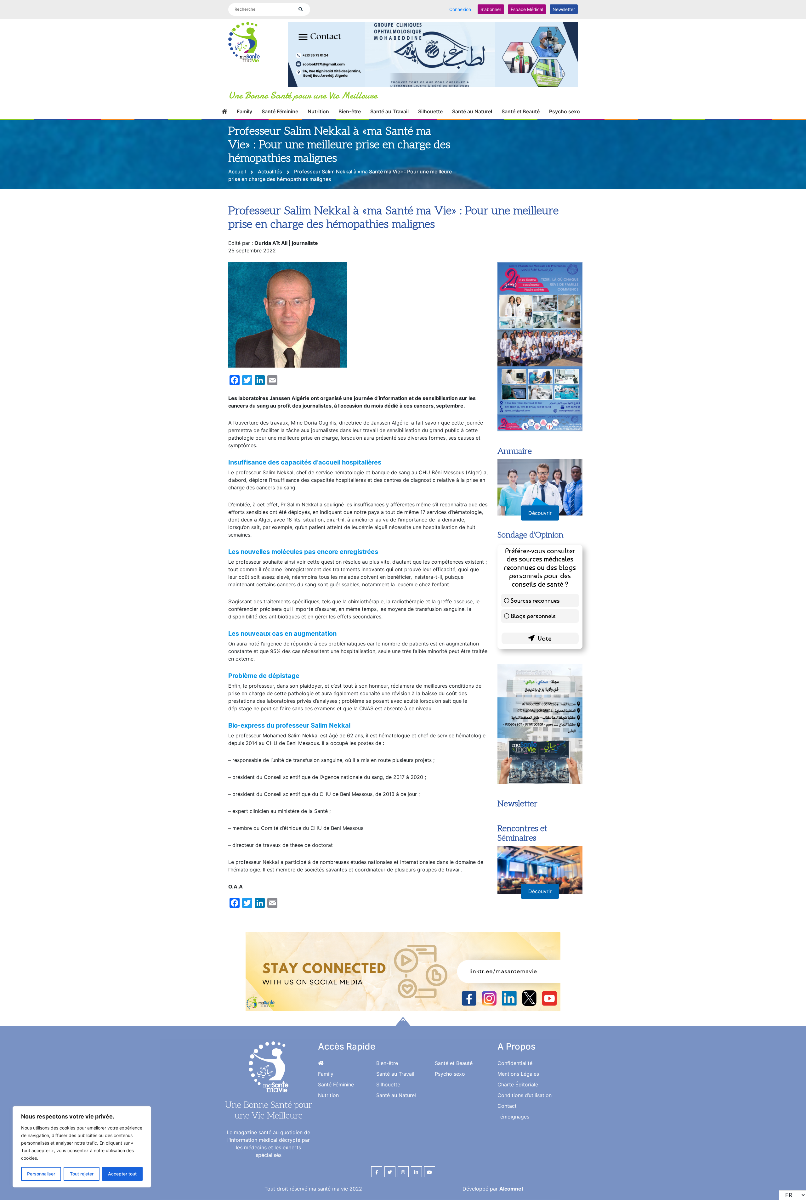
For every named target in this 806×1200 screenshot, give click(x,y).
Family (244, 111)
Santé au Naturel (472, 111)
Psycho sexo (564, 111)
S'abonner (490, 9)
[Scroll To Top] (403, 1021)
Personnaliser (41, 1173)
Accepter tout (122, 1173)
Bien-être (349, 111)
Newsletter (564, 9)
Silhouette (430, 111)
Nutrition (318, 111)
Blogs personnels (533, 615)
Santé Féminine (280, 111)
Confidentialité (514, 1063)
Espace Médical (527, 9)
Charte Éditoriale (517, 1084)
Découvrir (540, 513)
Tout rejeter (82, 1173)
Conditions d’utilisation (524, 1095)
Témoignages (513, 1116)
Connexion (460, 9)
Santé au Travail (389, 111)
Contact (507, 1106)
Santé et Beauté (521, 111)
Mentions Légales (518, 1074)
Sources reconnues (535, 600)
